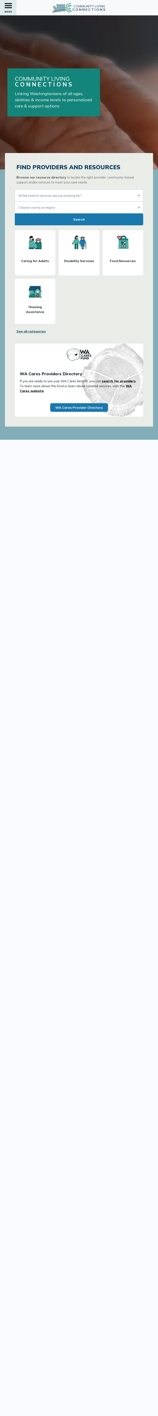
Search (79, 219)
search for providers (119, 381)
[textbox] (79, 195)
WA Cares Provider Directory (79, 407)
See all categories (31, 331)
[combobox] (79, 195)
